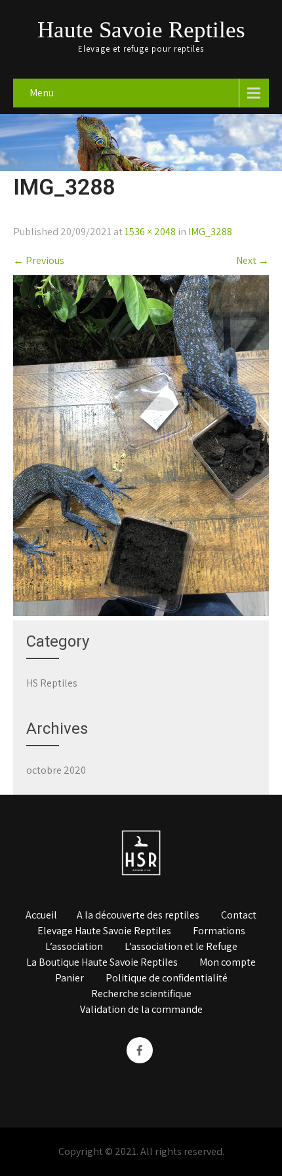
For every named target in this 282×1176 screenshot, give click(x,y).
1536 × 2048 (150, 231)
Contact (238, 916)
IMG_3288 (210, 231)
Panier (69, 979)
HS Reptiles (51, 683)
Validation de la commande (141, 1010)
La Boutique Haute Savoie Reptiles (102, 963)
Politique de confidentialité (167, 979)
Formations (219, 932)
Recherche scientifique (141, 994)
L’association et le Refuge (181, 947)
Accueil (41, 916)
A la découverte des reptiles (138, 916)
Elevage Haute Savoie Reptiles (104, 932)
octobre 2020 (56, 770)
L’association (74, 947)
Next (252, 260)
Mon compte (227, 963)
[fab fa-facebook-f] (140, 1050)
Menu (42, 93)
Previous (38, 260)
